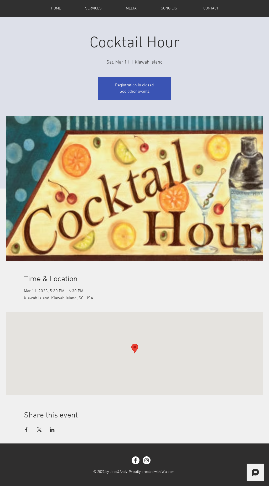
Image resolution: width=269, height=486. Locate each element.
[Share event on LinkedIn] (52, 429)
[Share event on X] (39, 429)
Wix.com (168, 472)
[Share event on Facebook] (26, 429)
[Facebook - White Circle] (135, 460)
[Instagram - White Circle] (147, 460)
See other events (135, 91)
